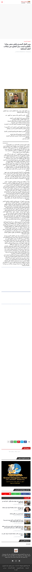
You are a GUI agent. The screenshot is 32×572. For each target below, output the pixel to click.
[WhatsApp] (15, 442)
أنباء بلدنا (17, 565)
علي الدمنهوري (5, 565)
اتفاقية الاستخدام (11, 568)
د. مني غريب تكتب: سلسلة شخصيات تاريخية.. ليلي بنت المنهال (12, 534)
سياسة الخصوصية (20, 568)
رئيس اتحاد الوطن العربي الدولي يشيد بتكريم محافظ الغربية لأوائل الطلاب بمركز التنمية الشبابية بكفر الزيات (12, 528)
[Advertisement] (16, 21)
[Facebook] (25, 442)
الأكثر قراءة (27, 498)
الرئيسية (27, 568)
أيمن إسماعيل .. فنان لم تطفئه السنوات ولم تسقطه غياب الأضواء (12, 508)
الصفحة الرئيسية (27, 41)
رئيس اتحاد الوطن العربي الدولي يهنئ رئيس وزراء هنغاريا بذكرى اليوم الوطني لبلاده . (13, 520)
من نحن (4, 568)
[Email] (11, 442)
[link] (16, 279)
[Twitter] (21, 442)
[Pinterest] (18, 442)
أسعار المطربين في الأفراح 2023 (16, 514)
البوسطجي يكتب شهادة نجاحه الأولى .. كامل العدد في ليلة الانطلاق (12, 502)
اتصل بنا (16, 569)
